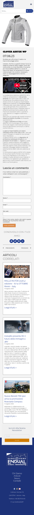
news (17, 478)
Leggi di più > (10, 307)
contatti (17, 481)
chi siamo (17, 473)
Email (5, 204)
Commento (7, 177)
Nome (5, 198)
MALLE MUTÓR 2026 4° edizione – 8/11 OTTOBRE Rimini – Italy (16, 284)
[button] (31, 4)
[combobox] (13, 11)
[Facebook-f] (14, 489)
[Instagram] (17, 489)
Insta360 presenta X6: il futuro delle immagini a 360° (15, 339)
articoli (17, 476)
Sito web (5, 211)
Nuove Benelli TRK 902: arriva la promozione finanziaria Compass (15, 399)
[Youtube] (19, 489)
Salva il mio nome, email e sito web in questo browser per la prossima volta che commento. (17, 221)
